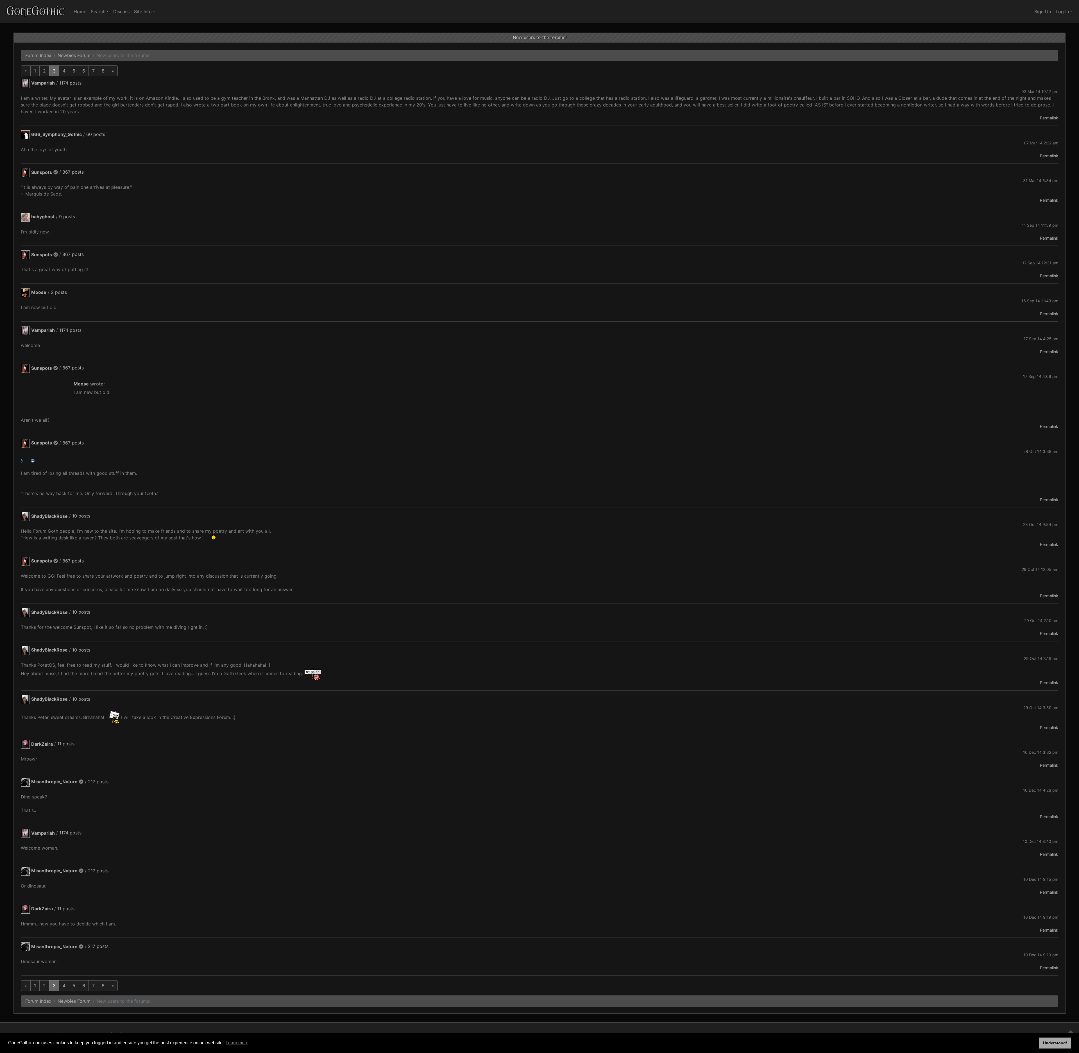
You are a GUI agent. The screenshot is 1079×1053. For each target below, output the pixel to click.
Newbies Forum (74, 55)
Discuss (121, 11)
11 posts (65, 744)
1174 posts (70, 83)
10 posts (81, 516)
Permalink (1049, 117)
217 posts (98, 781)
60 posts (95, 134)
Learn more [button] (237, 1042)
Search (98, 11)
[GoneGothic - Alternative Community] (35, 11)
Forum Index (38, 55)
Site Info (143, 11)
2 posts (59, 292)
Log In (1062, 11)
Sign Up (1042, 11)
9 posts (67, 216)
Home (80, 11)
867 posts (73, 172)
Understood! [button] (1055, 1043)
